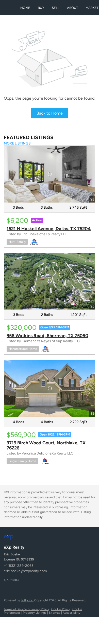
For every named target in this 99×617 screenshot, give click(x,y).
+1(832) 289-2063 (19, 566)
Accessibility (71, 612)
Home (25, 8)
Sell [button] (55, 8)
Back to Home (50, 113)
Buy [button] (41, 8)
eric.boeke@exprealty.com (25, 571)
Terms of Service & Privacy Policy (26, 609)
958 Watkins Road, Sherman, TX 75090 (47, 335)
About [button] (72, 8)
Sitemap (54, 612)
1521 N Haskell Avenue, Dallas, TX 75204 (49, 228)
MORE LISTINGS (17, 143)
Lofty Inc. (27, 600)
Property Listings (34, 612)
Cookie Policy (60, 609)
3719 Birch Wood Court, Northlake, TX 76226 (46, 445)
